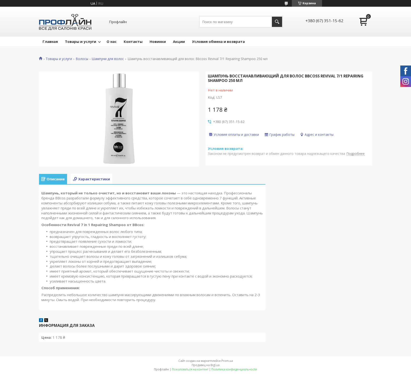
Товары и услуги (80, 41)
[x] (46, 320)
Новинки (158, 41)
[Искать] (277, 22)
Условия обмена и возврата (218, 41)
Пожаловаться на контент (190, 369)
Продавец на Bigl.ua (206, 365)
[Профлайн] (65, 21)
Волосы (82, 59)
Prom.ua (227, 361)
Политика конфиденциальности (234, 369)
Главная (50, 41)
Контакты (133, 41)
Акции (179, 41)
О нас (112, 41)
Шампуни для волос (108, 59)
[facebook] (41, 320)
